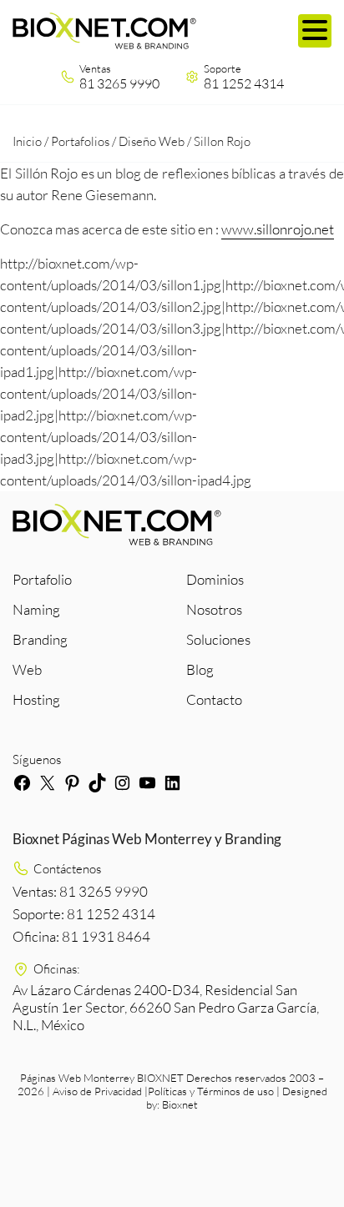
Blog (200, 669)
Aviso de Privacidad (97, 1091)
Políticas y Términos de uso (211, 1091)
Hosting (36, 699)
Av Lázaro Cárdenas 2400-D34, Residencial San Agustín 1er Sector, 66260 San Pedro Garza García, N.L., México (166, 1007)
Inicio (27, 141)
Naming (36, 609)
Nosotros (214, 609)
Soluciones (218, 639)
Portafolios (80, 141)
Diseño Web (152, 141)
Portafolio (42, 579)
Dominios (215, 579)
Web (27, 669)
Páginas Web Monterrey (77, 1077)
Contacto (214, 699)
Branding (40, 639)
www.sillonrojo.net (277, 229)
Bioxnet (180, 1104)
